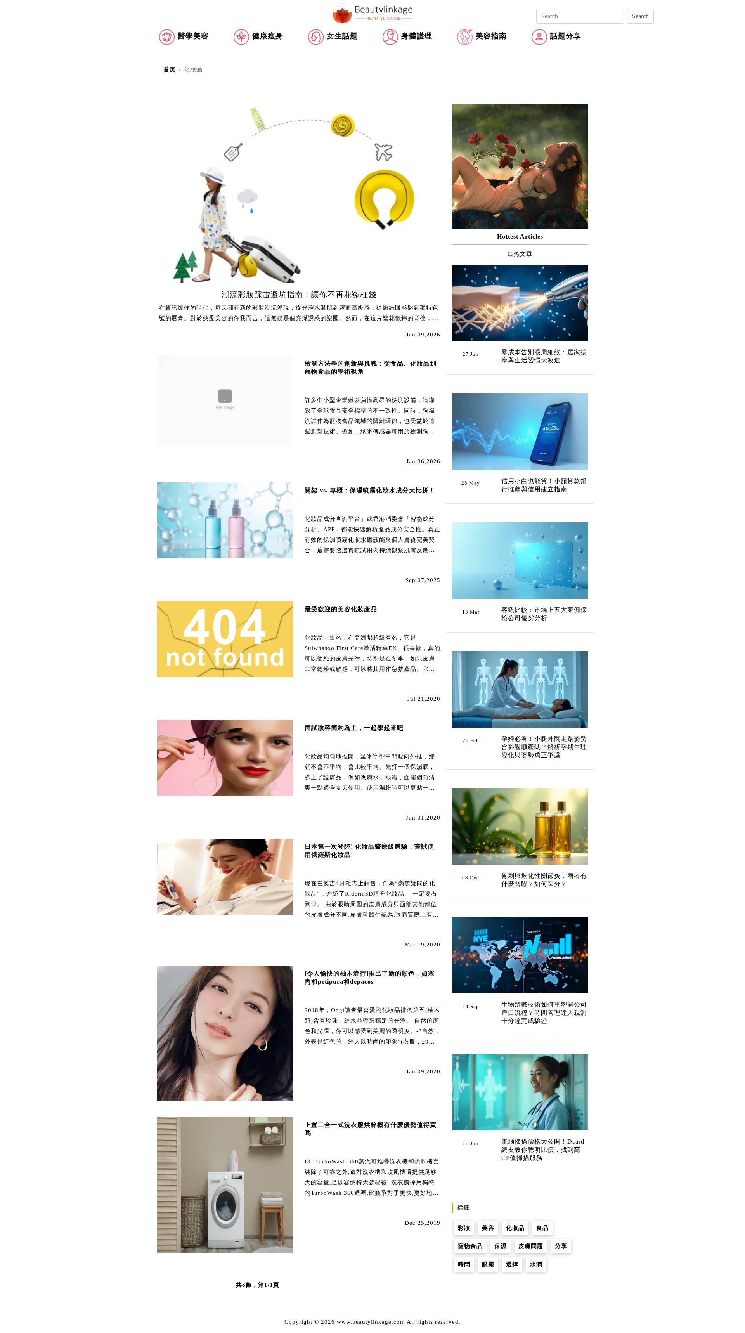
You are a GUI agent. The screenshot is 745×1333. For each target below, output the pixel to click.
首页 (169, 69)
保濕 (500, 1246)
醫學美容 (193, 36)
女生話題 (342, 36)
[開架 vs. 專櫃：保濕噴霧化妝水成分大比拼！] (225, 520)
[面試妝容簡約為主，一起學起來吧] (225, 757)
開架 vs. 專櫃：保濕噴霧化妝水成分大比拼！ (370, 490)
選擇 (512, 1264)
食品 (542, 1228)
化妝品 (515, 1228)
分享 (561, 1246)
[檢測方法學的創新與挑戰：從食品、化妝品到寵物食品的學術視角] (225, 400)
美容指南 (491, 36)
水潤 (536, 1264)
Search (640, 16)
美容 (488, 1228)
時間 (464, 1264)
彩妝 (464, 1228)
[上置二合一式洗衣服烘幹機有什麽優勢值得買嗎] (225, 1184)
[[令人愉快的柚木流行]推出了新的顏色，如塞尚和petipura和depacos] (225, 1033)
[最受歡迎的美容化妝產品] (225, 638)
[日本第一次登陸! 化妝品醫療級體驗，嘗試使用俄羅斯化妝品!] (225, 876)
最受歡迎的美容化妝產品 (341, 609)
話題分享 (565, 36)
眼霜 (488, 1264)
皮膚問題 (530, 1246)
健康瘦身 (267, 36)
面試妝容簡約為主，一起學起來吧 (354, 728)
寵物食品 (470, 1246)
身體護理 (416, 36)
